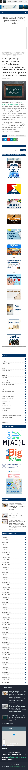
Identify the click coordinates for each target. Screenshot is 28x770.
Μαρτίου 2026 (14, 549)
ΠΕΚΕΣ (14, 403)
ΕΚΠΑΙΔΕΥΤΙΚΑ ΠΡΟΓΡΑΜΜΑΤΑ (14, 391)
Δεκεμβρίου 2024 (14, 587)
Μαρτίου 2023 (14, 639)
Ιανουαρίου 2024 (14, 614)
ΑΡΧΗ (11, 764)
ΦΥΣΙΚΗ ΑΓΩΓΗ (14, 422)
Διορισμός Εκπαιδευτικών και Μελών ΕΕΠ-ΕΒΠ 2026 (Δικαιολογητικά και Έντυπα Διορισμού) (17, 717)
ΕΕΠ (14, 389)
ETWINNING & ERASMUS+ (14, 363)
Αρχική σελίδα (4, 52)
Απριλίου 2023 (14, 637)
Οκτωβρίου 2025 (14, 562)
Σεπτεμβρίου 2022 (14, 654)
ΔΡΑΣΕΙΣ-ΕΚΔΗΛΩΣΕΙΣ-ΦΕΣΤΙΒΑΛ (14, 384)
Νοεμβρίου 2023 (14, 619)
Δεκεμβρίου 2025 (14, 557)
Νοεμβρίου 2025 (14, 559)
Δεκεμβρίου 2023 (14, 617)
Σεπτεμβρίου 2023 (14, 624)
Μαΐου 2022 (14, 664)
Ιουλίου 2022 (14, 659)
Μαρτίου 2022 (14, 669)
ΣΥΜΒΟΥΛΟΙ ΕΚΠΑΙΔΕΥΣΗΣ (14, 417)
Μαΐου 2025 (14, 574)
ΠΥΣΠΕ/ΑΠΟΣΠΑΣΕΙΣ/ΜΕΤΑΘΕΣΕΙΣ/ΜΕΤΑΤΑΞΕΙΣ (14, 415)
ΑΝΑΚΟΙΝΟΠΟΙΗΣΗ (14, 373)
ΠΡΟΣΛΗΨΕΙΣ (14, 410)
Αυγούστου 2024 (14, 597)
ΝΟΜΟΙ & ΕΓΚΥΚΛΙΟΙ (14, 401)
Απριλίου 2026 (14, 547)
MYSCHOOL (14, 366)
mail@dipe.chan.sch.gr (14, 756)
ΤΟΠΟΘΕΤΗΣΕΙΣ (14, 419)
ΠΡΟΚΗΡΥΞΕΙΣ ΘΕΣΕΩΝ (12, 52)
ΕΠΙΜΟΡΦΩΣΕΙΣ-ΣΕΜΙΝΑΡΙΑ (14, 398)
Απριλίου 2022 (14, 667)
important (14, 368)
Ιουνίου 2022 (14, 662)
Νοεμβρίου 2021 (14, 679)
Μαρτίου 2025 (14, 579)
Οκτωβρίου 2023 (14, 622)
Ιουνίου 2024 (14, 602)
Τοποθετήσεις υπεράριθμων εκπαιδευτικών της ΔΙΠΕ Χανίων (16, 514)
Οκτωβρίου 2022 (14, 652)
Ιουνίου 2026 (14, 542)
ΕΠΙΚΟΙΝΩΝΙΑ (16, 764)
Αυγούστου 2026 (14, 537)
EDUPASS (14, 361)
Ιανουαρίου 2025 (14, 584)
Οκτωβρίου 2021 (14, 682)
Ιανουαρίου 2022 (14, 674)
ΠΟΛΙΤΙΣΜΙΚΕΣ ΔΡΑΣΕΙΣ (14, 405)
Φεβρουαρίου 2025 (14, 582)
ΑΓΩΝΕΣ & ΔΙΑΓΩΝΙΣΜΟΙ (14, 370)
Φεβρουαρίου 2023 (14, 642)
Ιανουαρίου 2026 (14, 554)
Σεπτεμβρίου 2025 (14, 564)
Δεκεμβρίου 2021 (14, 677)
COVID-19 (14, 359)
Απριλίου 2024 (14, 607)
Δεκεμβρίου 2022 (14, 647)
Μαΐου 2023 (14, 634)
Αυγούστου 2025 (14, 567)
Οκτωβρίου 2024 (14, 592)
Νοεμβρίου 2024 (14, 589)
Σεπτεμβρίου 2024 (14, 594)
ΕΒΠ (14, 387)
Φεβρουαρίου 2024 (14, 612)
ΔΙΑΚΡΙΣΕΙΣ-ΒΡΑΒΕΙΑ (14, 382)
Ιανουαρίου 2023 (14, 644)
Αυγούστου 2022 (14, 657)
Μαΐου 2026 (14, 544)
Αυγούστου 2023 (14, 627)
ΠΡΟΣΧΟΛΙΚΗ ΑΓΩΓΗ (14, 412)
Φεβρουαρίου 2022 (14, 672)
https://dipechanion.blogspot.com (17, 757)
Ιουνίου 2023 (14, 632)
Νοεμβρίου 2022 (14, 649)
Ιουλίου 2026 (14, 539)
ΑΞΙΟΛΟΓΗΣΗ (14, 377)
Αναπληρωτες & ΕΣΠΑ (14, 380)
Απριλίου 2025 (14, 577)
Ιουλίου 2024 (14, 599)
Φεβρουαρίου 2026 (14, 552)
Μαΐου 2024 (14, 604)
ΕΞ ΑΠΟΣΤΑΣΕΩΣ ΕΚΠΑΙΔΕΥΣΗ (14, 396)
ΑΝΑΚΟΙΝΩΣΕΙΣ (14, 375)
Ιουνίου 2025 (14, 572)
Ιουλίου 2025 (14, 569)
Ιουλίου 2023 (14, 629)
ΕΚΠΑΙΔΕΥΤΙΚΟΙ (11, 135)
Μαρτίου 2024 (14, 609)
